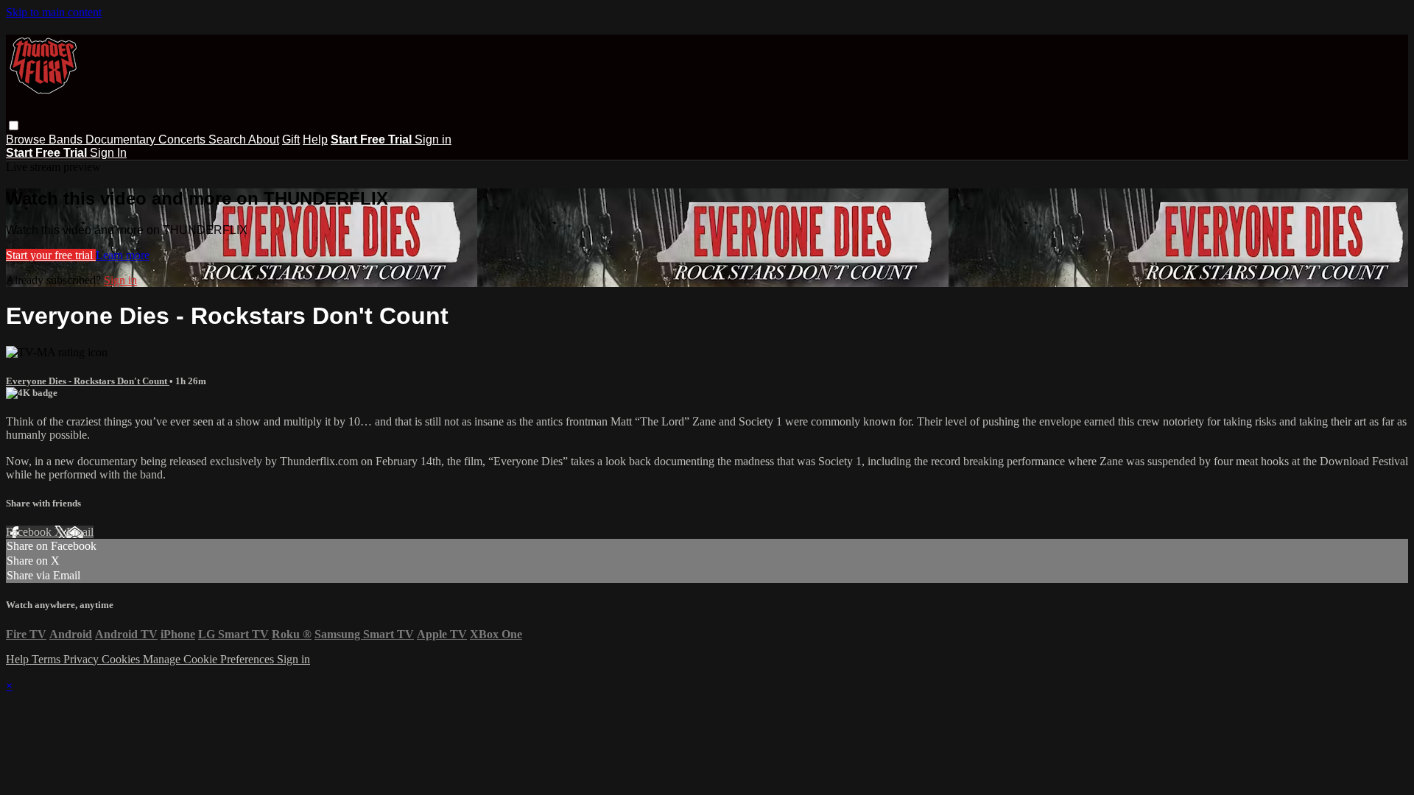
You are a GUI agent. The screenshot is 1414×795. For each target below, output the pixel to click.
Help (315, 139)
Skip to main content (54, 12)
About (263, 139)
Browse (27, 139)
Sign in (433, 139)
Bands (67, 139)
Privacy (82, 659)
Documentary (121, 139)
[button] (13, 125)
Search (228, 139)
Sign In (108, 152)
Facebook (30, 532)
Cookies (122, 659)
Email (80, 532)
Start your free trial (51, 255)
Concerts (183, 139)
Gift (291, 139)
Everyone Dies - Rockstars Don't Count (87, 380)
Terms (47, 659)
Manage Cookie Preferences (210, 659)
